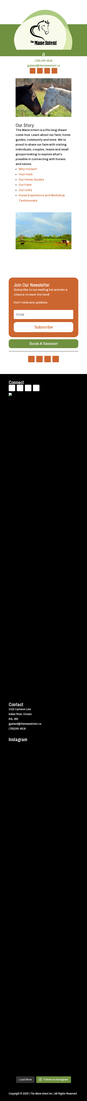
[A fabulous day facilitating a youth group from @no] (43, 1053)
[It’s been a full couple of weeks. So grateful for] (43, 766)
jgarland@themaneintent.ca (43, 65)
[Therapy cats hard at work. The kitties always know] (43, 889)
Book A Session (43, 343)
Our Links (25, 190)
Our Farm (25, 184)
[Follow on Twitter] (40, 71)
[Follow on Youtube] (47, 71)
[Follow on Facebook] (32, 71)
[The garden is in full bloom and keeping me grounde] (43, 1012)
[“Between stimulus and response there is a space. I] (43, 848)
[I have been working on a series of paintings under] (43, 971)
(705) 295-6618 (43, 60)
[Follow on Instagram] (54, 71)
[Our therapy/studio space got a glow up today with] (43, 930)
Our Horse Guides (31, 179)
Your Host (26, 174)
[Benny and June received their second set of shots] (43, 807)
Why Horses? (28, 169)
